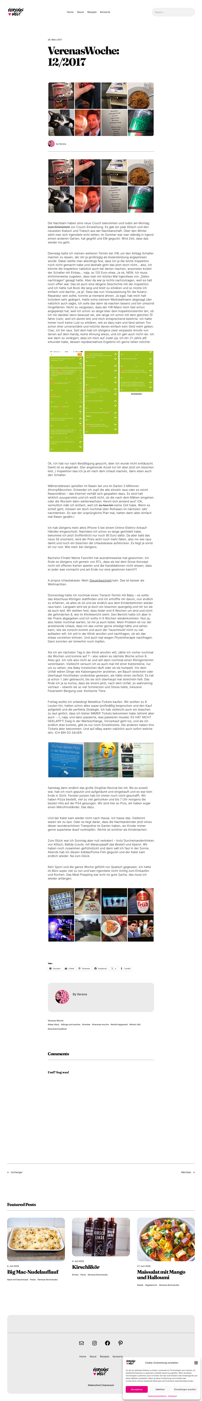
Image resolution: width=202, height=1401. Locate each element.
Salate (140, 1285)
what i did (135, 1024)
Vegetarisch (151, 1285)
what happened (120, 1024)
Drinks (75, 1274)
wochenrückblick (58, 1029)
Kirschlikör (85, 1267)
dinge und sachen (71, 1024)
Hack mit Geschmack (17, 1279)
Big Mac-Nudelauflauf (32, 1272)
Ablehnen (160, 1389)
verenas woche (101, 1024)
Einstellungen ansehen (185, 1389)
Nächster (186, 1172)
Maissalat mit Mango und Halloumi (161, 1274)
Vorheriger (16, 1172)
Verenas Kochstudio (47, 1279)
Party (83, 1274)
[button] (196, 1362)
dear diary (54, 1024)
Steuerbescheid (100, 580)
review (87, 1024)
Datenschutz (94, 1385)
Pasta (33, 1279)
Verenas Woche (55, 1020)
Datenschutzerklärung (157, 1396)
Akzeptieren (136, 1389)
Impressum (172, 1396)
